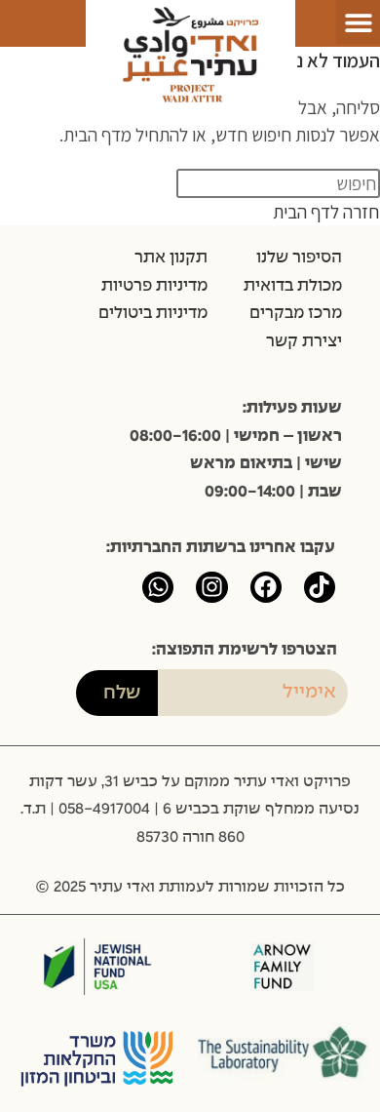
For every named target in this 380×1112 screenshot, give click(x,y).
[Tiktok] (319, 587)
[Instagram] (211, 587)
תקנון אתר (171, 257)
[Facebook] (266, 587)
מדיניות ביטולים (153, 313)
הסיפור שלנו (299, 257)
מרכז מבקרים (295, 313)
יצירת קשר (304, 341)
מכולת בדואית (293, 286)
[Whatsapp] (157, 587)
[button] (358, 22)
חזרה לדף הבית (326, 211)
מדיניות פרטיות (154, 286)
